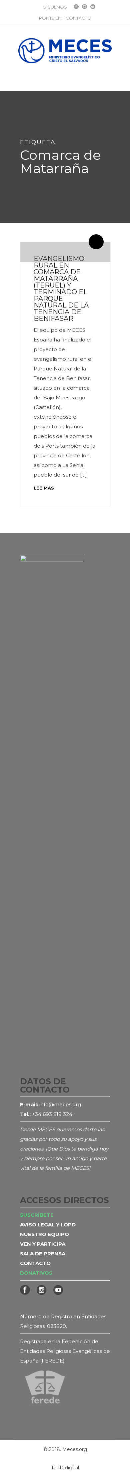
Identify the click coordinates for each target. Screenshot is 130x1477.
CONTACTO (78, 18)
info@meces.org (60, 1104)
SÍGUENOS (55, 7)
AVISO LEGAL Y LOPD (48, 1224)
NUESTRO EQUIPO (44, 1234)
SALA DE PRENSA (42, 1253)
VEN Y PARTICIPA (42, 1244)
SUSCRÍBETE (37, 1215)
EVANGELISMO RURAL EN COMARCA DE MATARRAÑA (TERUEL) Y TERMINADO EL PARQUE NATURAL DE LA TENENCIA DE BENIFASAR (61, 288)
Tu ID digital (65, 1468)
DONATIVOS (36, 1273)
